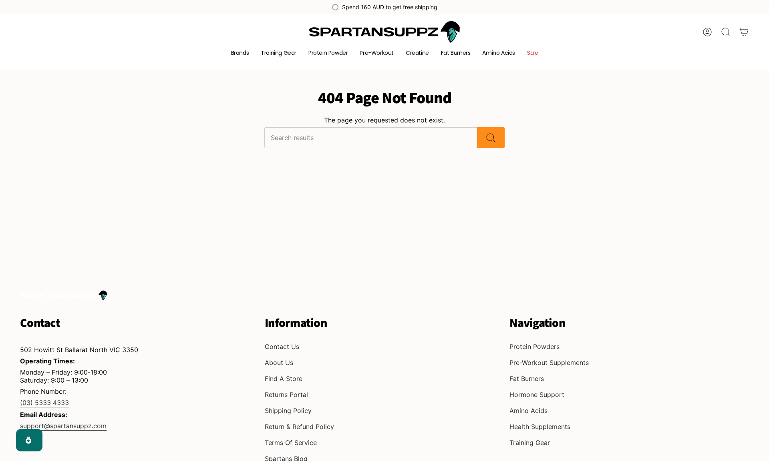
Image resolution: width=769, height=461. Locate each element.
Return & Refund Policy (299, 427)
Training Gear (529, 443)
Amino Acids (528, 411)
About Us (279, 363)
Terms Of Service (291, 443)
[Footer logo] (64, 295)
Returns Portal (286, 395)
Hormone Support (536, 395)
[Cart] (744, 32)
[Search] (491, 137)
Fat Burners (526, 379)
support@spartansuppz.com (63, 426)
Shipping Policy (288, 411)
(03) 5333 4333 (44, 403)
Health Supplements (539, 427)
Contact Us (282, 347)
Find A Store (283, 379)
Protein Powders (534, 347)
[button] (240, 53)
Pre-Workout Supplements (549, 363)
